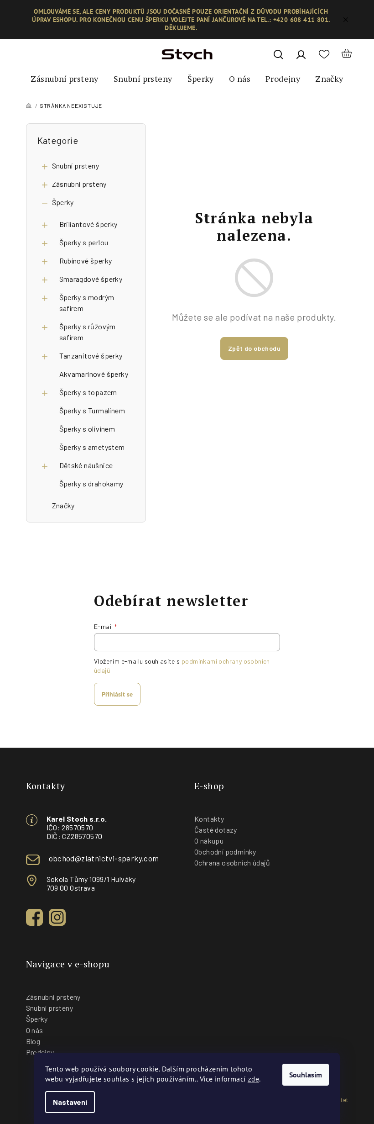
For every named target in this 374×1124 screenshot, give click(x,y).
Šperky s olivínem (87, 428)
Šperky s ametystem (92, 447)
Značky (63, 505)
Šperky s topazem (88, 392)
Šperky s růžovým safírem (87, 332)
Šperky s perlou (84, 242)
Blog (33, 1041)
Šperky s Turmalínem (92, 410)
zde (253, 1078)
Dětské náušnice (86, 465)
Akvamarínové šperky (94, 373)
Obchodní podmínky (225, 851)
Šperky (63, 202)
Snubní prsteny (75, 165)
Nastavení (70, 1102)
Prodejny (40, 1052)
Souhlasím (305, 1074)
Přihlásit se (117, 694)
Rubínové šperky (85, 260)
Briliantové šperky (88, 224)
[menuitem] (64, 79)
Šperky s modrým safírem (86, 302)
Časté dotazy (215, 829)
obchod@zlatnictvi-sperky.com (104, 858)
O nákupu (208, 840)
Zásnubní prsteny (79, 183)
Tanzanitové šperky (91, 355)
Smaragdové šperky (91, 278)
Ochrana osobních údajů (232, 862)
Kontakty (209, 818)
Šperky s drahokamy (91, 483)
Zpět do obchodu (254, 348)
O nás (34, 1030)
